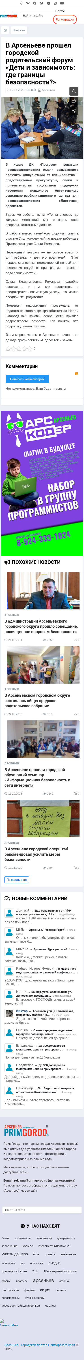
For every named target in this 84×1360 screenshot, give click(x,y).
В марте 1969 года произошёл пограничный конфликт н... (46, 970)
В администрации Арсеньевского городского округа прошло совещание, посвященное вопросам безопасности (41, 626)
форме (6, 1281)
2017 (35, 1271)
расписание (10, 1290)
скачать (50, 1254)
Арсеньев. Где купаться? (50, 949)
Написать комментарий (27, 379)
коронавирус (23, 1238)
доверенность (66, 1238)
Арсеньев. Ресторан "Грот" (47, 929)
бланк (5, 1238)
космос (28, 1246)
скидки (54, 1263)
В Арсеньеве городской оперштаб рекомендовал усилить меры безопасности (36, 854)
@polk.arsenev (34, 1297)
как (23, 1263)
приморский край (14, 1271)
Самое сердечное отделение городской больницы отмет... (44, 1032)
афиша (64, 1281)
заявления (8, 1263)
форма (29, 1290)
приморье (36, 1263)
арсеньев (43, 1280)
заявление (68, 1254)
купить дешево (15, 1254)
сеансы (50, 1305)
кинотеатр (44, 1238)
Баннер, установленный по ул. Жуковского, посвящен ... (44, 993)
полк (36, 1254)
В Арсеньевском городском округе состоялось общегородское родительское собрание (37, 700)
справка (61, 1290)
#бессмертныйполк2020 (54, 1246)
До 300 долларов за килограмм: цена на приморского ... (40, 1047)
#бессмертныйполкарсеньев (21, 1305)
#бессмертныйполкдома (60, 1271)
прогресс (22, 1281)
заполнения (9, 1246)
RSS (76, 373)
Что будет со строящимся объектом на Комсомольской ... (45, 1090)
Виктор (22, 1011)
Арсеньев (48, 90)
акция (45, 1290)
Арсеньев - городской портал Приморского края (39, 1345)
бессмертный (10, 1297)
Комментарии (22, 366)
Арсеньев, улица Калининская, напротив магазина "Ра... (45, 1013)
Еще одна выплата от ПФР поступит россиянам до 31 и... (43, 912)
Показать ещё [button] (16, 879)
